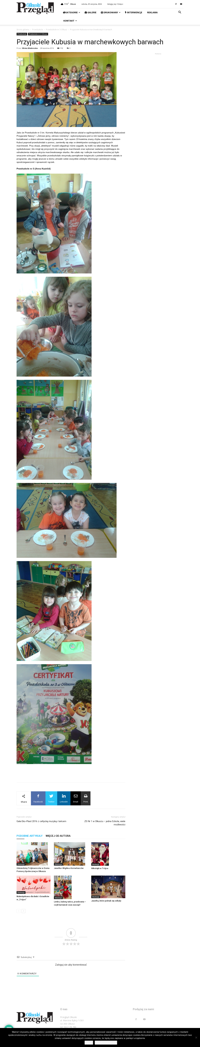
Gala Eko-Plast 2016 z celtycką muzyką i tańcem (41, 821)
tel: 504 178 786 (68, 1026)
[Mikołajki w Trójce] (108, 854)
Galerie (91, 12)
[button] (179, 12)
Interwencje (134, 12)
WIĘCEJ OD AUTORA (58, 835)
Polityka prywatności (106, 1042)
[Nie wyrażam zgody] (196, 1037)
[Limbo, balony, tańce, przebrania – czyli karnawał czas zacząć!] (71, 887)
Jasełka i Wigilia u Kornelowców (69, 868)
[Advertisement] (71, 772)
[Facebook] (176, 4)
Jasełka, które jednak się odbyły (106, 901)
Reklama (152, 12)
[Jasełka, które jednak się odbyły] (108, 887)
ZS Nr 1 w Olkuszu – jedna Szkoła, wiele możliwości (104, 823)
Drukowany (110, 12)
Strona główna (23, 29)
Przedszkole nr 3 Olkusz (56, 29)
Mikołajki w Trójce (99, 868)
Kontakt (68, 20)
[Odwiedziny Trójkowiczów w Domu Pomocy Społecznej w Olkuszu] (34, 854)
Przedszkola (37, 29)
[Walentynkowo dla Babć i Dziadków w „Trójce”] (34, 885)
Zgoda (89, 1042)
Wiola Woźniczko (30, 48)
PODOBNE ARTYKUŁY (29, 835)
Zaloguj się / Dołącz (115, 4)
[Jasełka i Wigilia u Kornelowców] (71, 854)
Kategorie (71, 12)
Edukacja (21, 864)
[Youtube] (181, 4)
